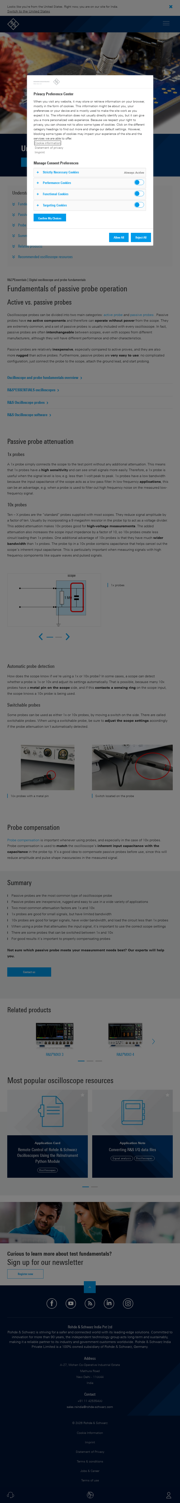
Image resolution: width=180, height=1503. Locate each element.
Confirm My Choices (49, 218)
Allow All (119, 237)
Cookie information (48, 143)
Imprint (40, 152)
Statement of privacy (49, 147)
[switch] (139, 182)
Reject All (140, 237)
